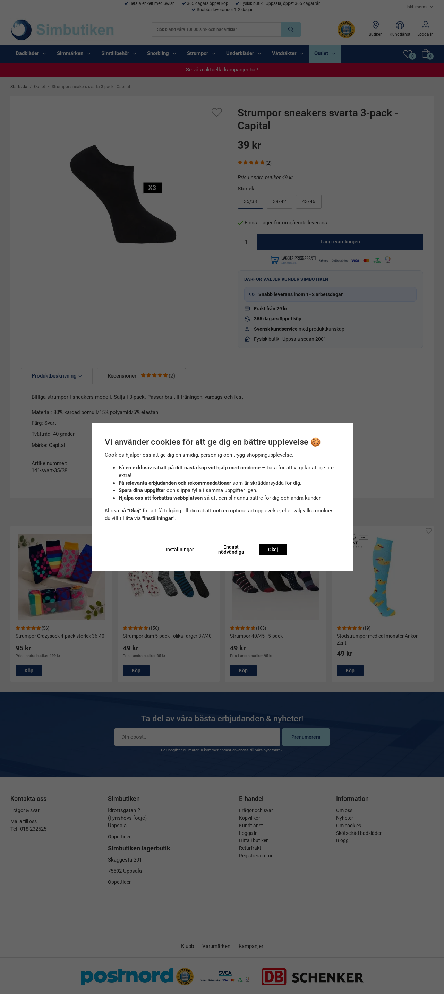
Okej (273, 549)
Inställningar (180, 549)
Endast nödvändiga (231, 549)
